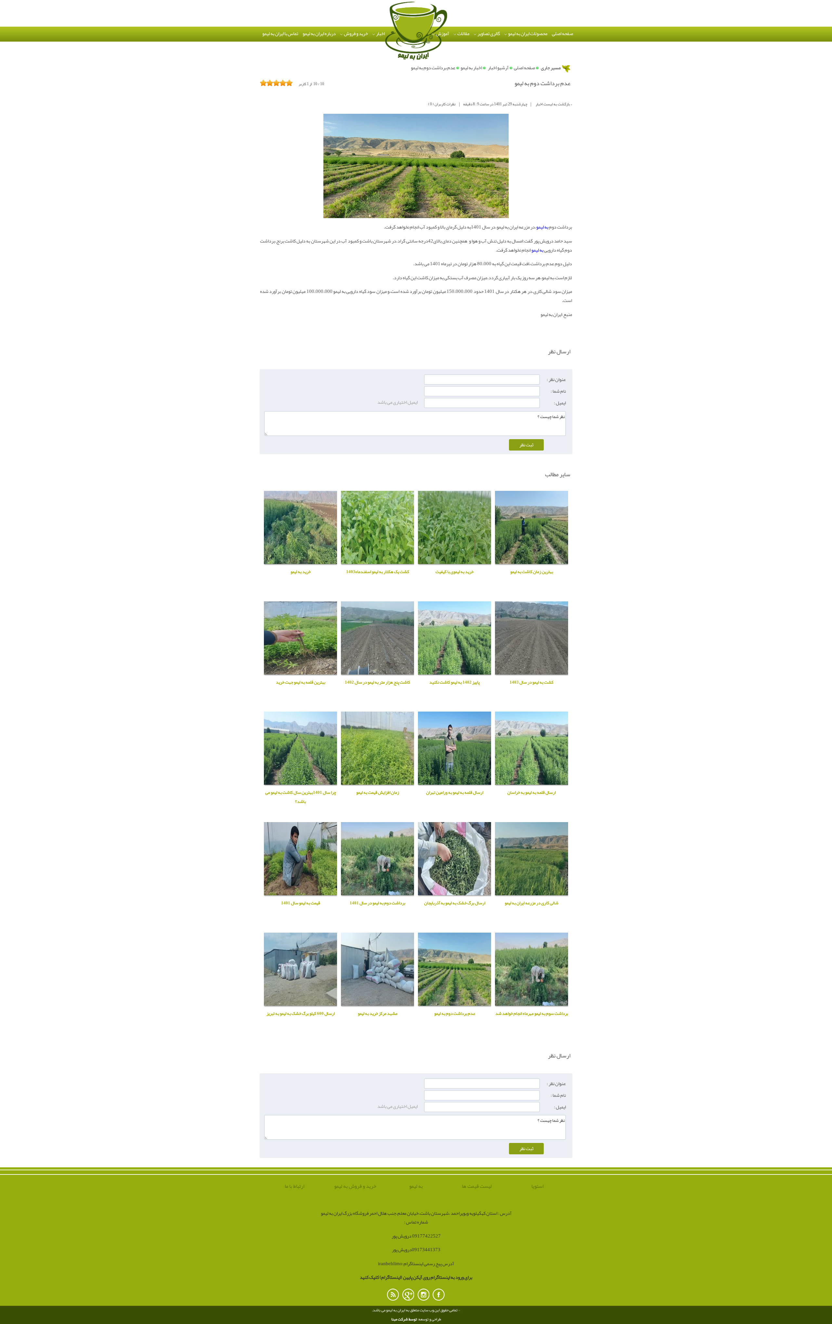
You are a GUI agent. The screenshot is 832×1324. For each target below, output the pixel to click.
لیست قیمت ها (477, 1186)
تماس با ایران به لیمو (280, 33)
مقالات (463, 33)
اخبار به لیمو (471, 67)
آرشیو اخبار (498, 67)
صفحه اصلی (562, 33)
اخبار (380, 33)
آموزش (442, 33)
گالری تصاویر (488, 33)
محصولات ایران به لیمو (527, 33)
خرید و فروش (355, 33)
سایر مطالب (557, 474)
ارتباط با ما (295, 1186)
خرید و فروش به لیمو (355, 1186)
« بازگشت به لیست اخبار (554, 104)
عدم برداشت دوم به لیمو (433, 67)
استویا (537, 1186)
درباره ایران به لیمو (319, 33)
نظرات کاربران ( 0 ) (442, 104)
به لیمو (542, 227)
